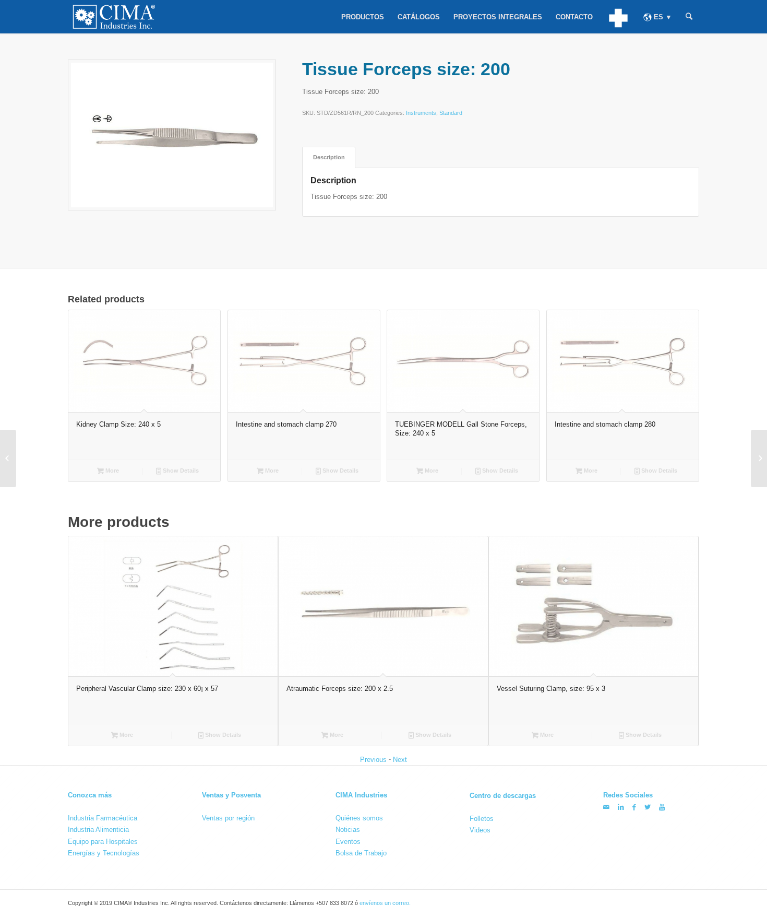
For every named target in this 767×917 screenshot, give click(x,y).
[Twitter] (647, 807)
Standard (450, 113)
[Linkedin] (621, 807)
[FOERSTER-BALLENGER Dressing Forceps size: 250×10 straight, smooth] (8, 458)
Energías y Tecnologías (103, 853)
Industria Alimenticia (98, 829)
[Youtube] (662, 807)
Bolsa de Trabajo (361, 853)
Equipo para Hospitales (103, 841)
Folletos (482, 818)
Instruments (421, 113)
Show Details (180, 470)
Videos (480, 830)
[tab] (328, 157)
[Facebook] (634, 807)
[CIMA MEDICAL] (618, 16)
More (111, 470)
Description (329, 157)
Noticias (347, 829)
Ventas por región (228, 818)
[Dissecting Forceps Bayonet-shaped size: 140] (759, 458)
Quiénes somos (359, 818)
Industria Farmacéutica (102, 818)
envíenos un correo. (385, 903)
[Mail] (606, 807)
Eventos (348, 841)
